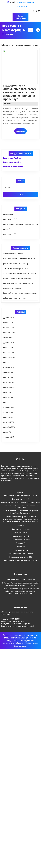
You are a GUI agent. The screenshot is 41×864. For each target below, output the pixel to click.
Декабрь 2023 (8, 342)
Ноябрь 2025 (8, 323)
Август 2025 (8, 338)
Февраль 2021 (8, 407)
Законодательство (20, 532)
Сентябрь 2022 (9, 387)
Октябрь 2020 (8, 422)
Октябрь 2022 (8, 382)
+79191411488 (22, 7)
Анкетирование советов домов (21, 553)
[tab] (30, 30)
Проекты (20, 492)
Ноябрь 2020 (8, 417)
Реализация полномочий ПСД (20, 557)
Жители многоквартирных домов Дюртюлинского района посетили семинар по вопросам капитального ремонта (19, 273)
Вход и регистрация (20, 17)
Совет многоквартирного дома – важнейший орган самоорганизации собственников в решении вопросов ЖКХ (20, 505)
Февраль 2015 (8, 437)
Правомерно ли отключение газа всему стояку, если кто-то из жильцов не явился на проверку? (19, 92)
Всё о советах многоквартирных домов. (14, 30)
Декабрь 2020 (8, 412)
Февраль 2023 (8, 367)
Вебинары (7, 214)
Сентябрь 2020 (9, 427)
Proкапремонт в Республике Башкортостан (20, 495)
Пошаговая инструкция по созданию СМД (19, 224)
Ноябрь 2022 (8, 377)
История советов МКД (20, 536)
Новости (21, 525)
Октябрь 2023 (8, 352)
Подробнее (21, 131)
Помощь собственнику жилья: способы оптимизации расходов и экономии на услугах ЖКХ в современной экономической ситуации (20, 519)
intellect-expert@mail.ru (25, 2)
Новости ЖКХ (8, 219)
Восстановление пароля (13, 166)
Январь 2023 (8, 372)
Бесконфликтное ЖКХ (20, 499)
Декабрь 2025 (8, 318)
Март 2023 (7, 362)
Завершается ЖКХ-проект (13, 254)
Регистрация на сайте (12, 162)
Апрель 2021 (8, 397)
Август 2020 (8, 432)
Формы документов (20, 550)
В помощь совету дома (20, 529)
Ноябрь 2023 (8, 347)
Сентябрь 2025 (9, 333)
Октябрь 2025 (8, 328)
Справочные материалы (21, 539)
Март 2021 (7, 402)
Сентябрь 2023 (9, 357)
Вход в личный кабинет (12, 158)
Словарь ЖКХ (8, 234)
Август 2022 (8, 392)
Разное (6, 229)
